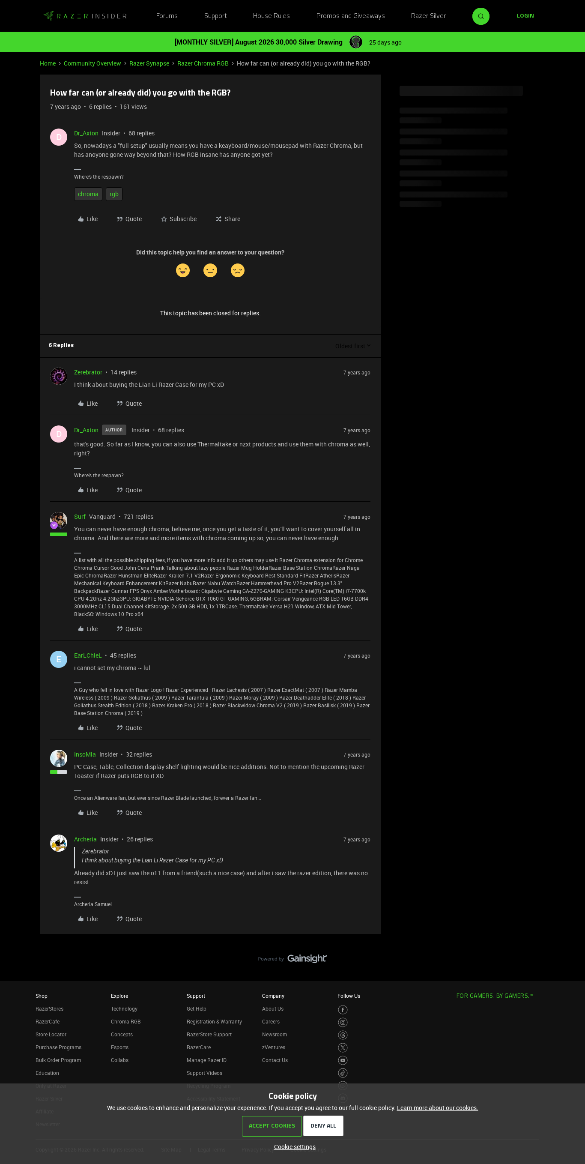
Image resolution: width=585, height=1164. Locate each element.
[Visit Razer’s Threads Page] (342, 1035)
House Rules (271, 16)
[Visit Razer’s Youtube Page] (342, 1060)
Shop (42, 995)
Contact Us (275, 1059)
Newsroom (274, 1034)
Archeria (85, 839)
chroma (88, 194)
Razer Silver (428, 16)
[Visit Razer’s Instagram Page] (342, 1022)
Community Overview (92, 63)
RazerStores (49, 1008)
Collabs (119, 1059)
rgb (114, 194)
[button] (525, 16)
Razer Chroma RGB (203, 63)
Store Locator (51, 1034)
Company (273, 995)
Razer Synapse (149, 63)
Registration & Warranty (214, 1021)
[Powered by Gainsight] (292, 961)
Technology (124, 1008)
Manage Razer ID (207, 1059)
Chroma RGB (126, 1021)
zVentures (273, 1047)
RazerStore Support (209, 1034)
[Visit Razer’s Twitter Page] (342, 1047)
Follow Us (348, 995)
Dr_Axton (86, 133)
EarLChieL (88, 655)
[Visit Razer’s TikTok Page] (342, 1073)
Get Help (196, 1008)
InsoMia (85, 754)
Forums (167, 16)
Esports (119, 1047)
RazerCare (199, 1047)
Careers (271, 1021)
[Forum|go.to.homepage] (85, 16)
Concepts (122, 1034)
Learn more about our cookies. (437, 1108)
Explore (119, 995)
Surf (80, 516)
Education (47, 1072)
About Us (273, 1008)
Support (215, 16)
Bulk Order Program (58, 1059)
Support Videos (204, 1072)
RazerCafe (48, 1021)
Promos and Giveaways (350, 16)
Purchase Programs (58, 1047)
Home (48, 63)
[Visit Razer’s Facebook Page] (342, 1010)
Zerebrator (88, 372)
